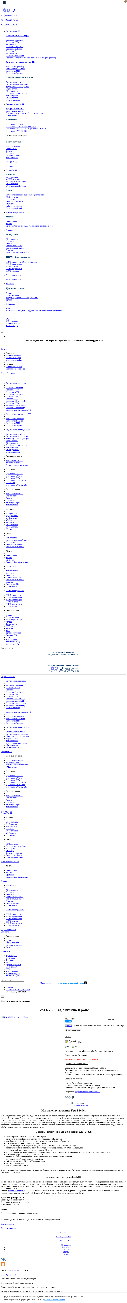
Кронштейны (11, 221)
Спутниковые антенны (15, 82)
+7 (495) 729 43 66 (9, 20)
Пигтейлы (22, 186)
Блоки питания (12, 295)
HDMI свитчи (12, 266)
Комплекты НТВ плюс (15, 69)
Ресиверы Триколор (14, 40)
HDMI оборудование (15, 591)
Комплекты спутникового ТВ (18, 410)
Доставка (66, 1247)
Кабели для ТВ (12, 252)
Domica (14, 1270)
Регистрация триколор (10, 1228)
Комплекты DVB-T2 (14, 146)
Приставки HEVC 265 (38, 129)
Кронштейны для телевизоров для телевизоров (33, 226)
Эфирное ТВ (11, 635)
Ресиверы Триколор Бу (15, 408)
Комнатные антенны (14, 111)
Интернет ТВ (11, 162)
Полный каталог (8, 373)
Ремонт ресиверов (13, 358)
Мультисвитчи (12, 91)
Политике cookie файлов (54, 1300)
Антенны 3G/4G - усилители (18, 989)
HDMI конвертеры (14, 264)
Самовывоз (66, 1245)
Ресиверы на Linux (14, 49)
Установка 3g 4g (13, 323)
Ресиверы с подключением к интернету (22, 58)
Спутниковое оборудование (18, 429)
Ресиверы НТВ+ (13, 42)
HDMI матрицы (12, 271)
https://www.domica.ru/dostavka (87, 1092)
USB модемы (11, 518)
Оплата (66, 1249)
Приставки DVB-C (14, 126)
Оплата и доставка (73, 1030)
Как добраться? (7, 1224)
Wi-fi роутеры (11, 181)
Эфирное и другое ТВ (15, 104)
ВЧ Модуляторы (13, 155)
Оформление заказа (14, 367)
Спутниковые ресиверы (17, 35)
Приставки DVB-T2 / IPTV (17, 129)
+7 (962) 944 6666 (63, 1232)
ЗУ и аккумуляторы (14, 619)
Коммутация (11, 566)
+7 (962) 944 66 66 (9, 15)
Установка (10, 304)
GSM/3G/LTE (11, 170)
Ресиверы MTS (12, 392)
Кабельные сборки (14, 206)
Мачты (9, 224)
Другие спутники (13, 633)
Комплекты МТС (13, 71)
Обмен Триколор (13, 100)
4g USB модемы (13, 179)
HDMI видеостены (14, 269)
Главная (9, 987)
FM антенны (11, 115)
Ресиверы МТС (12, 44)
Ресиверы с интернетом (16, 405)
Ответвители (11, 149)
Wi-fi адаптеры (12, 186)
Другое (9, 300)
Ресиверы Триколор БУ (49, 58)
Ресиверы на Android (15, 55)
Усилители (10, 153)
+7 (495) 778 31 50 (9, 24)
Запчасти (10, 283)
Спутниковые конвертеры (17, 84)
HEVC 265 (10, 483)
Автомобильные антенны (32, 113)
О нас (66, 1254)
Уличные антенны (13, 113)
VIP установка (12, 321)
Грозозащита (24, 252)
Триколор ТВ (11, 308)
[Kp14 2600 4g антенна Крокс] (15, 1017)
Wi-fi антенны (12, 184)
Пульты (9, 293)
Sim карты (10, 199)
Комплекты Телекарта (15, 73)
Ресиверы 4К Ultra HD (15, 53)
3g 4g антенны (12, 177)
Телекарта (19, 310)
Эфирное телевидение (52, 310)
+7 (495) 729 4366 (63, 1236)
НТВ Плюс (10, 310)
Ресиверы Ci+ (12, 51)
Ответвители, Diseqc (14, 246)
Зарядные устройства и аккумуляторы (22, 298)
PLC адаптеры (12, 197)
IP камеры (10, 204)
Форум (66, 1252)
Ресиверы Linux (12, 396)
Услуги (4, 349)
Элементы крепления (15, 212)
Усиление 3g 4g (12, 326)
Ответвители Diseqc (14, 577)
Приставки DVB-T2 (14, 124)
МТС (26, 310)
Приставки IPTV (29, 126)
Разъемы (9, 250)
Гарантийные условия (15, 369)
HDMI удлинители (29, 262)
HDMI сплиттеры (13, 262)
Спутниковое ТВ (13, 31)
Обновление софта (14, 360)
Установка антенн (13, 355)
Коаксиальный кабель (15, 208)
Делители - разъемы (14, 201)
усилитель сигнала (16, 1191)
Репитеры (21, 181)
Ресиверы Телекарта (14, 47)
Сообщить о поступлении (77, 1105)
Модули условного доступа (17, 87)
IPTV (8, 319)
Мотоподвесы (12, 95)
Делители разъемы (14, 544)
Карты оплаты (12, 89)
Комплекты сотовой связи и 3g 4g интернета (25, 195)
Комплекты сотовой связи (17, 540)
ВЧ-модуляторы (12, 98)
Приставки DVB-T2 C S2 (16, 131)
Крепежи (10, 226)
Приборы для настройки (16, 93)
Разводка (10, 230)
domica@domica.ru (8, 1274)
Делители (10, 151)
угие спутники (35, 310)
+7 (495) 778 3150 (63, 1241)
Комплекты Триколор (15, 66)
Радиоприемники (13, 275)
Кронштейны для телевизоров (19, 562)
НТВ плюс (10, 626)
